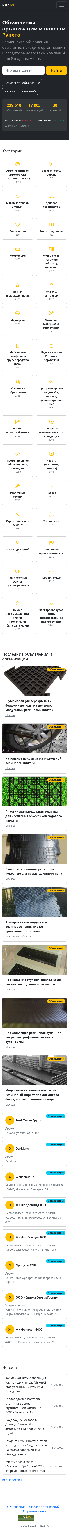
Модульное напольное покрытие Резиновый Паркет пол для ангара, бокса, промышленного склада (32, 1094)
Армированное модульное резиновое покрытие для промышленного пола (26, 926)
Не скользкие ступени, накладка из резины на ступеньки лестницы (33, 982)
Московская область (18, 936)
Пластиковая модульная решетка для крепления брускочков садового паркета (33, 816)
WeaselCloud (25, 1177)
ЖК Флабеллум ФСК (31, 1237)
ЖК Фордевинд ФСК (31, 1205)
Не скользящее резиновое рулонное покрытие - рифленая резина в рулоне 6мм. (33, 1037)
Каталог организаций (20, 91)
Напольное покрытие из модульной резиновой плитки (33, 760)
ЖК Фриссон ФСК (29, 1329)
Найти (56, 70)
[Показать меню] (61, 5)
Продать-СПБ (26, 1265)
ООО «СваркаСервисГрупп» (37, 1297)
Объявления (16, 1507)
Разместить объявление (22, 83)
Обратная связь (34, 1511)
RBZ (8, 5)
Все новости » (12, 1480)
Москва (10, 715)
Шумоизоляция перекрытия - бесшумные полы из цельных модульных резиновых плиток (29, 705)
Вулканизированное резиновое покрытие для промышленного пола (33, 871)
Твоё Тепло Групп (28, 1120)
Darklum (22, 1149)
